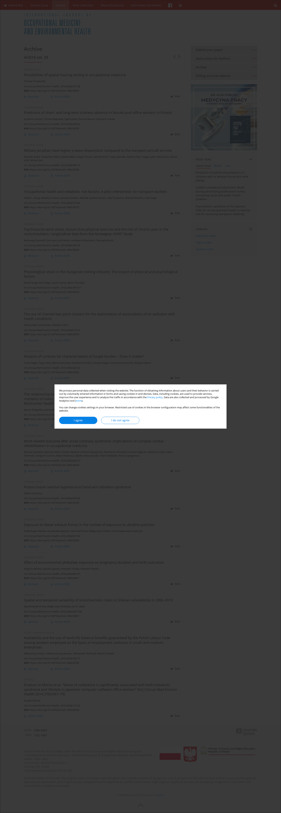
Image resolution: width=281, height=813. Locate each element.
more (79, 400)
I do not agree (120, 420)
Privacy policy (155, 397)
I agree (78, 420)
